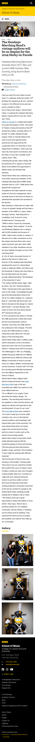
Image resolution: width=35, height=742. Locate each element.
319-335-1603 (11, 662)
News (8, 39)
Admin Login (8, 674)
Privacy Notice (5, 734)
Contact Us (6, 721)
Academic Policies (8, 697)
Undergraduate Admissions (11, 679)
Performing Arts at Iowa (10, 726)
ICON (3, 703)
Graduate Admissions (9, 682)
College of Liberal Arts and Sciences (13, 9)
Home (3, 39)
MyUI (3, 700)
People (4, 718)
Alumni (4, 715)
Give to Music (6, 712)
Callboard (5, 723)
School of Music (11, 12)
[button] (31, 3)
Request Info (6, 688)
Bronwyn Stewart (19, 84)
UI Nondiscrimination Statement (19, 734)
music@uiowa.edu (12, 664)
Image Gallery (9, 90)
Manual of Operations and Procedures (14, 706)
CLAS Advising (7, 694)
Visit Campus (6, 685)
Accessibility (6, 737)
